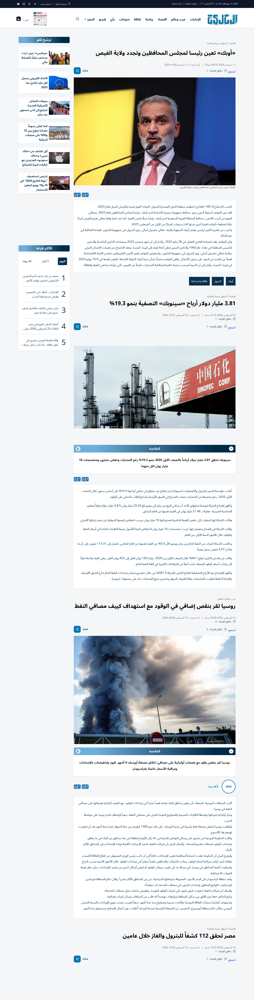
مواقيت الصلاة (191, 4)
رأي (112, 19)
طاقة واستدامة (199, 281)
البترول (218, 281)
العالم (220, 598)
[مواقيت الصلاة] (18, 20)
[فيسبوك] (35, 4)
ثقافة (137, 19)
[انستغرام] (24, 4)
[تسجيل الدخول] (69, 4)
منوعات (124, 19)
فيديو (102, 19)
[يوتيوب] (18, 4)
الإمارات (195, 19)
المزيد (91, 19)
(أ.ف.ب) (213, 786)
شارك (85, 70)
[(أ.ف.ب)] (229, 786)
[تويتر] (29, 4)
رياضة (149, 19)
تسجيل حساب (45, 4)
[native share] (77, 70)
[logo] (223, 20)
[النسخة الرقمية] (40, 19)
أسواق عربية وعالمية (217, 43)
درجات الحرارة (177, 4)
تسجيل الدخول (61, 4)
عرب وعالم (178, 19)
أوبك (230, 281)
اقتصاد (162, 19)
